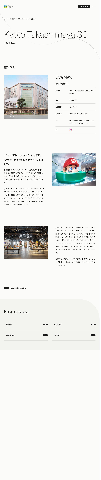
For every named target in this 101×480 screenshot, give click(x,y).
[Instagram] (70, 130)
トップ (6, 19)
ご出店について (83, 6)
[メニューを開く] (94, 6)
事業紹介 (12, 19)
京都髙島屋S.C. (31, 19)
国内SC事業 (21, 19)
